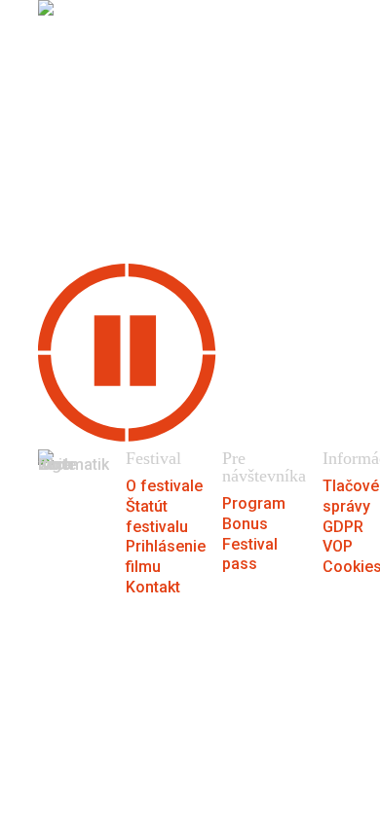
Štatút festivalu (157, 516)
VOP (338, 546)
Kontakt (153, 587)
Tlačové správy (351, 496)
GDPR (343, 527)
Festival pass (250, 554)
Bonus (245, 524)
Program (253, 503)
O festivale (164, 486)
